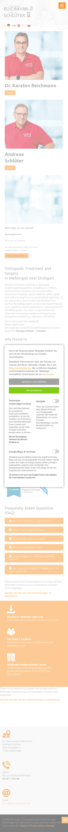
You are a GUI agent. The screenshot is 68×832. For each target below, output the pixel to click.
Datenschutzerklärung (20, 368)
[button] (34, 382)
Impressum (47, 374)
